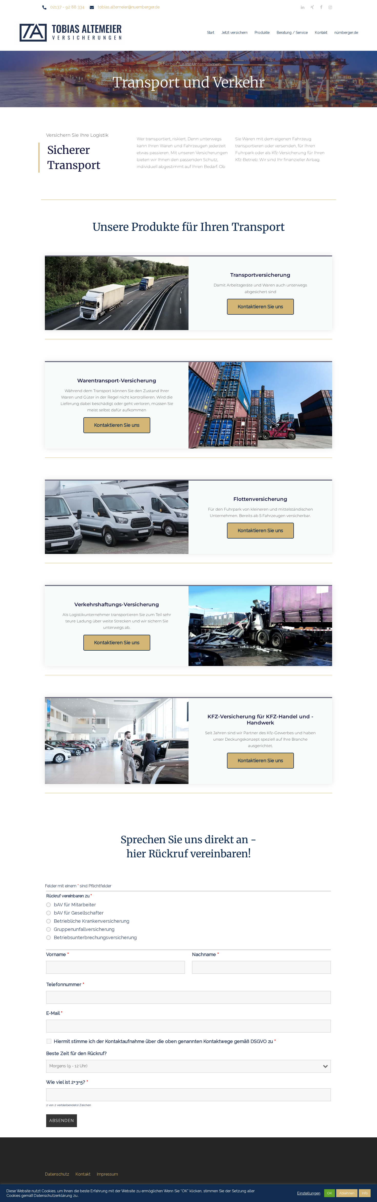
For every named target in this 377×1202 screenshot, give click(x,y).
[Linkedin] (302, 7)
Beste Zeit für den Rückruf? (76, 1053)
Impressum (107, 1174)
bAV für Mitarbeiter (75, 904)
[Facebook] (321, 7)
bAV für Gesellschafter (79, 913)
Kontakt (321, 33)
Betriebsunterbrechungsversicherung (95, 937)
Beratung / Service (292, 33)
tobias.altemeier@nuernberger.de (129, 7)
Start (210, 33)
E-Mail (54, 1013)
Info (365, 1193)
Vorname (57, 954)
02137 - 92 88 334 (67, 7)
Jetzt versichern (234, 33)
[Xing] (312, 7)
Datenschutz (57, 1174)
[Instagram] (330, 7)
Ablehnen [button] (346, 1193)
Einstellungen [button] (308, 1193)
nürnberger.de (346, 33)
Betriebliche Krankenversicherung (91, 921)
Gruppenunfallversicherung (84, 929)
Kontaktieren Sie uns (260, 306)
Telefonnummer (65, 984)
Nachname (205, 954)
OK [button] (329, 1193)
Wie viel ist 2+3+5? (67, 1082)
